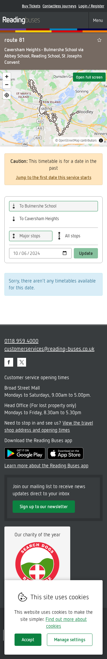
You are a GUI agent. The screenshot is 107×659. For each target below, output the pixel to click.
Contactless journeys (59, 6)
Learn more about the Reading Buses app (46, 465)
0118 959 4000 (21, 340)
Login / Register (91, 6)
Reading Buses (21, 20)
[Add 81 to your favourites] (99, 40)
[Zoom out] (7, 84)
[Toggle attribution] (101, 140)
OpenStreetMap (69, 140)
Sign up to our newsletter (44, 506)
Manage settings (69, 639)
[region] (53, 108)
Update (86, 253)
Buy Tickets (31, 6)
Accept (28, 639)
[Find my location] (7, 95)
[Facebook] (8, 362)
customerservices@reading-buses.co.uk (49, 348)
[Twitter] (21, 362)
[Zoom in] (7, 76)
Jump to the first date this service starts (53, 177)
